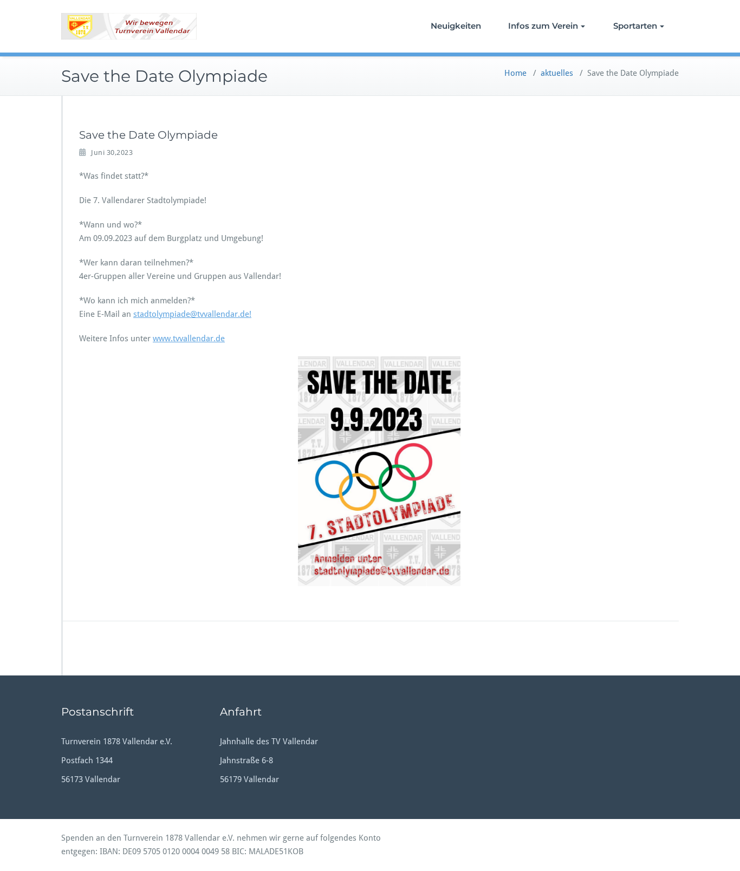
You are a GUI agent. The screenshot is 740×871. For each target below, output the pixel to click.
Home (515, 73)
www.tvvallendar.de (189, 338)
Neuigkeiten (456, 26)
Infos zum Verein (543, 26)
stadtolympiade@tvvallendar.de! (192, 314)
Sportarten (635, 26)
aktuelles (557, 73)
